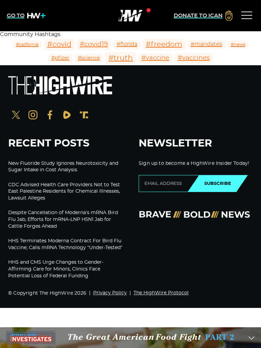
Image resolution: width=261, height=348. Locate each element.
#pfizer (60, 57)
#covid (59, 44)
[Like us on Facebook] (50, 115)
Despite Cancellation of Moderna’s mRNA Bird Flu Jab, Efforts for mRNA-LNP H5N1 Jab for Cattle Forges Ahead (63, 219)
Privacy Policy (110, 293)
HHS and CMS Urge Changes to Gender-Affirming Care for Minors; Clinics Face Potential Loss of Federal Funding (55, 269)
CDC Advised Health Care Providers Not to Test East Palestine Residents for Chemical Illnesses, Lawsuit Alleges (64, 191)
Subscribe (217, 183)
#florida (127, 44)
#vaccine (155, 58)
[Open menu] (246, 15)
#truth (120, 58)
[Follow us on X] (16, 115)
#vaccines (194, 58)
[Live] (130, 15)
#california (27, 44)
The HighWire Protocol (161, 293)
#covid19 (94, 44)
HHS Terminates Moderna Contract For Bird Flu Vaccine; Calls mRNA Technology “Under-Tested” (65, 244)
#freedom (164, 44)
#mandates (206, 44)
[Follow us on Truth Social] (84, 115)
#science (89, 57)
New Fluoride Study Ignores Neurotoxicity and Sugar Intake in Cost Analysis (63, 167)
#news (238, 44)
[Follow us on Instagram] (33, 115)
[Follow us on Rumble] (67, 115)
